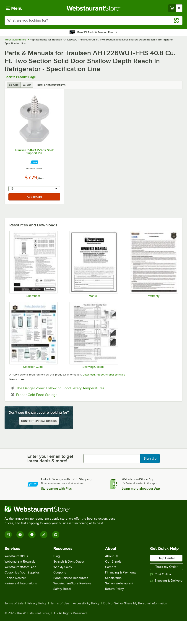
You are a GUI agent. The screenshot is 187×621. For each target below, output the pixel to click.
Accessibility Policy (86, 603)
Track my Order (166, 566)
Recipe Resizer (15, 578)
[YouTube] (20, 534)
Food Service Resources (70, 578)
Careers (110, 567)
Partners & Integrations (21, 583)
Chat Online (163, 574)
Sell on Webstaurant (119, 583)
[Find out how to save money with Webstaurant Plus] (34, 162)
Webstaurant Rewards (20, 561)
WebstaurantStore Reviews (72, 583)
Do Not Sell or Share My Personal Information (135, 603)
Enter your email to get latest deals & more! (50, 458)
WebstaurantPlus (16, 556)
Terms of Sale (14, 603)
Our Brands (113, 561)
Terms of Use (59, 603)
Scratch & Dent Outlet (68, 561)
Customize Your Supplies (22, 572)
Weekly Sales (62, 567)
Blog (56, 556)
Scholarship (113, 578)
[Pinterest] (55, 534)
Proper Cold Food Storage (50, 395)
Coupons (59, 572)
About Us (111, 556)
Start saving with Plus (56, 488)
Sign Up (149, 458)
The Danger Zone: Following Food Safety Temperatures (74, 388)
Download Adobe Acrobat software (104, 374)
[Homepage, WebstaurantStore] (94, 8)
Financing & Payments (120, 572)
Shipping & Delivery (168, 580)
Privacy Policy (37, 603)
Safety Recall (62, 589)
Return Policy (114, 589)
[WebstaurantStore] (62, 509)
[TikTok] (43, 534)
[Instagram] (8, 534)
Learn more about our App (141, 488)
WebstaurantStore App (20, 567)
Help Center (166, 558)
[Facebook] (32, 534)
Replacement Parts (51, 85)
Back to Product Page (20, 77)
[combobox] (93, 20)
